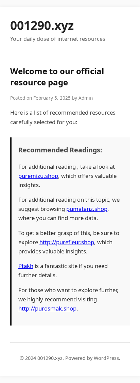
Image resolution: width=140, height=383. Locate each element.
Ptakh (25, 266)
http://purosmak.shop (47, 308)
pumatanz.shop (86, 209)
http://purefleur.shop (66, 242)
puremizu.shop (38, 176)
